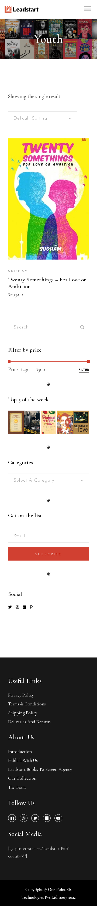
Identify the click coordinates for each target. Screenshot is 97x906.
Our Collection (22, 778)
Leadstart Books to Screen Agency (40, 769)
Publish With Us (23, 760)
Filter (84, 370)
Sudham (18, 271)
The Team (17, 787)
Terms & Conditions (27, 704)
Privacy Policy (21, 695)
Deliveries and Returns (29, 722)
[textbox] (48, 480)
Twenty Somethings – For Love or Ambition (47, 283)
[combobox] (42, 118)
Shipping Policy (22, 713)
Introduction (20, 751)
